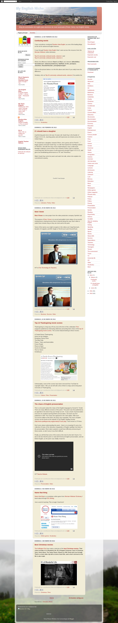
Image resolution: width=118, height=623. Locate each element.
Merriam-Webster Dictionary (73, 496)
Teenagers (91, 247)
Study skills (91, 236)
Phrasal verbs (92, 194)
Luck (89, 176)
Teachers (90, 242)
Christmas (44, 592)
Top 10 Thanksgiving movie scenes (48, 323)
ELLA (20, 130)
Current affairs (92, 112)
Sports (89, 231)
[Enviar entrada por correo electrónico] (73, 117)
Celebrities (91, 97)
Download (90, 72)
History (90, 152)
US (88, 260)
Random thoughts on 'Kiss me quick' (23, 123)
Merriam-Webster (40, 52)
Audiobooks (91, 90)
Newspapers (91, 188)
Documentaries (92, 121)
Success (49, 314)
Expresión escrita (93, 55)
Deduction (90, 114)
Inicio (52, 598)
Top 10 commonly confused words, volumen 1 (48, 56)
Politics (90, 201)
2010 (91, 293)
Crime (89, 108)
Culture (43, 395)
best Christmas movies (71, 548)
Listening (90, 172)
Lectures (90, 168)
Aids (89, 83)
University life (91, 258)
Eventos (32, 33)
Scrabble (90, 219)
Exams (90, 132)
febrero (93, 277)
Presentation (53, 395)
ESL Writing (50, 498)
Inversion (90, 159)
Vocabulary (44, 122)
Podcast (90, 196)
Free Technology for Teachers (48, 267)
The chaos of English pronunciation (49, 404)
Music (89, 183)
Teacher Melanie (42, 474)
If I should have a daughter (45, 131)
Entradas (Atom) (47, 601)
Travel (89, 253)
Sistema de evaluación (91, 51)
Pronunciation (45, 484)
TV (88, 256)
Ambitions (90, 86)
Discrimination (92, 119)
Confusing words (41, 41)
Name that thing (41, 493)
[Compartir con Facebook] (41, 120)
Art (88, 88)
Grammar (90, 148)
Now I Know (38, 215)
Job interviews (92, 161)
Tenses (90, 249)
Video (53, 203)
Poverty (90, 203)
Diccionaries (91, 117)
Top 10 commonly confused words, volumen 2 (48, 58)
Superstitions (91, 240)
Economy (90, 123)
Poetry (49, 203)
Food (89, 141)
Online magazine (92, 192)
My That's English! (21, 104)
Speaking (90, 227)
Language (90, 165)
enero (93, 288)
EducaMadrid (91, 44)
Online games (45, 536)
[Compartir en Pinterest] (42, 120)
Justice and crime (93, 163)
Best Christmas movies (44, 545)
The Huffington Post (41, 548)
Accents (90, 79)
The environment (93, 251)
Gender (90, 145)
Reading (90, 212)
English (90, 128)
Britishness (91, 92)
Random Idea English (58, 44)
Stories (90, 233)
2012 (91, 275)
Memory (90, 179)
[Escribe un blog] (37, 120)
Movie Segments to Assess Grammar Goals (23, 78)
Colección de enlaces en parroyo (24, 152)
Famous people (92, 134)
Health (89, 150)
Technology (91, 244)
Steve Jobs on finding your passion (22, 133)
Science (90, 216)
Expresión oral (92, 57)
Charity (90, 99)
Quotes (90, 210)
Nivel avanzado (92, 64)
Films (47, 395)
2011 (91, 291)
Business (43, 314)
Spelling (90, 229)
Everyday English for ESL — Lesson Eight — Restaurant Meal (23, 95)
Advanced (90, 81)
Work (89, 267)
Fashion (90, 137)
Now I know (39, 212)
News (89, 185)
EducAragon (91, 42)
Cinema (90, 103)
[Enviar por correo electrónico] (35, 120)
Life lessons (91, 170)
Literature (43, 203)
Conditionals (91, 106)
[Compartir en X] (39, 120)
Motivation (91, 181)
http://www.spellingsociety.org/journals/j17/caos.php (50, 421)
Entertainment (92, 130)
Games (90, 143)
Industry (90, 157)
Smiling (90, 225)
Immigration (91, 154)
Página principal (22, 33)
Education (90, 125)
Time (77, 327)
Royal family (91, 214)
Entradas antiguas (76, 598)
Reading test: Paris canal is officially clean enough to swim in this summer (23, 110)
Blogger (72, 619)
